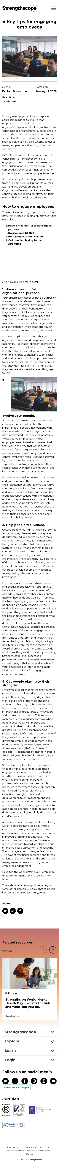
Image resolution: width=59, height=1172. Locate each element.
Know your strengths (16, 748)
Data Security (43, 1147)
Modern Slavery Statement (39, 1150)
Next (53, 950)
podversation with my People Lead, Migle (28, 659)
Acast (42, 892)
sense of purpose (43, 626)
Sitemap (29, 1154)
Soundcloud (20, 892)
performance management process (24, 833)
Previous (43, 950)
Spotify (33, 892)
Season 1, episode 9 (36, 744)
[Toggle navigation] (53, 8)
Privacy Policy (13, 1147)
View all (7, 951)
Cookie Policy (28, 1147)
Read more (12, 1016)
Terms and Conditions (15, 1150)
